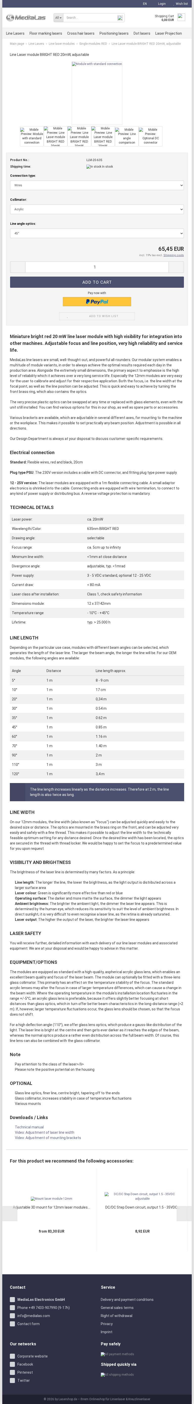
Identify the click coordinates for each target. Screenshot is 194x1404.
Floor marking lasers (46, 33)
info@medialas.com (33, 1316)
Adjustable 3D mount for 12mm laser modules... (51, 1207)
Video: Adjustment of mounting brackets (48, 1138)
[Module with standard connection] (97, 93)
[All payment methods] (142, 1354)
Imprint (106, 1332)
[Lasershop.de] (26, 18)
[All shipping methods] (142, 1375)
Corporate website (32, 1356)
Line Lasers (15, 33)
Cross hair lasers (80, 33)
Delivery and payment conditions (127, 1300)
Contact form (28, 1324)
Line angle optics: (23, 224)
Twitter (23, 1380)
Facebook (25, 1364)
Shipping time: (20, 166)
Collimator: (18, 200)
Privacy (107, 1324)
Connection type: (23, 175)
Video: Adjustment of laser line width (44, 1132)
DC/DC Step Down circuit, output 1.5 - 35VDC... (142, 1207)
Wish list (181, 4)
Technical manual (29, 1127)
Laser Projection (168, 33)
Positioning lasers (114, 33)
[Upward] (184, 1396)
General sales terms (117, 1308)
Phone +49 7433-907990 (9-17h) (43, 1308)
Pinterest (25, 1372)
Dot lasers (142, 33)
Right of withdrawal (116, 1316)
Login (161, 4)
